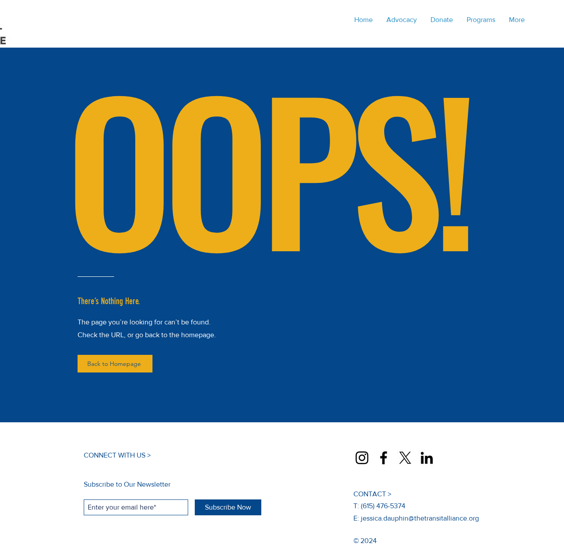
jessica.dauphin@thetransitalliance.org (420, 518)
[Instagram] (362, 457)
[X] (405, 457)
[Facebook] (383, 457)
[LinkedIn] (426, 457)
